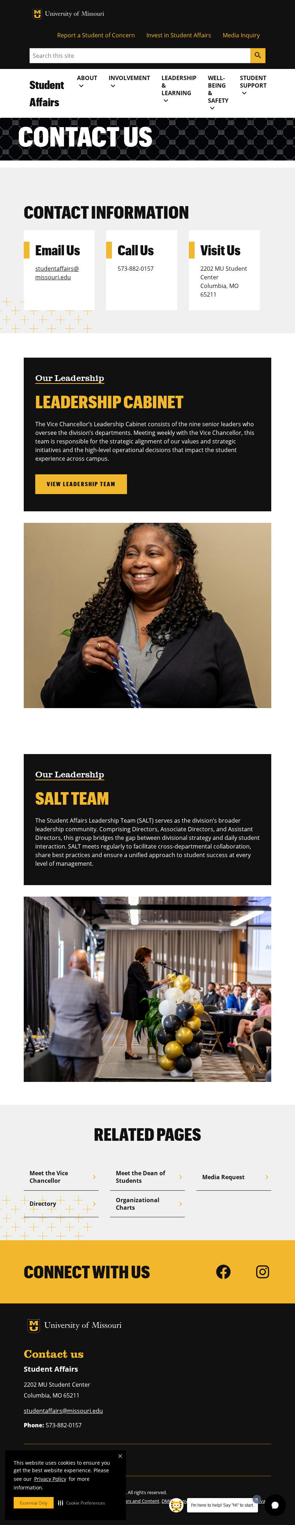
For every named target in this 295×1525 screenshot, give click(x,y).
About (87, 82)
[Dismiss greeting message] (257, 1499)
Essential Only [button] (33, 1503)
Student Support (253, 85)
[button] (81, 1502)
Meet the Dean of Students (150, 1177)
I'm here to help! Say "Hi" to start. (222, 1505)
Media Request (236, 1177)
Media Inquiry (241, 35)
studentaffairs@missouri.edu (63, 1411)
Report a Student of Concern (96, 35)
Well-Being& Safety (218, 93)
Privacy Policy (50, 1478)
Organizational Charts (150, 1204)
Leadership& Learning (179, 89)
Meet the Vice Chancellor (64, 1177)
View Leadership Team (81, 483)
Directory (64, 1204)
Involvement (129, 82)
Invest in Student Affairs (178, 35)
